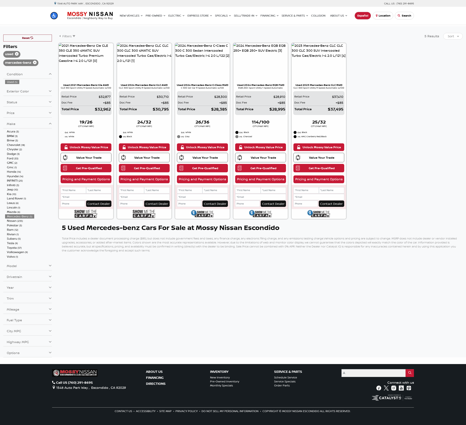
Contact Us (124, 411)
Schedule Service (285, 377)
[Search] (410, 373)
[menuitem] (28, 82)
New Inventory (220, 377)
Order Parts (282, 385)
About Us (154, 372)
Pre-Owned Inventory (224, 381)
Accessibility (146, 411)
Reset (26, 38)
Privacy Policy (186, 411)
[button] (54, 15)
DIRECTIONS (156, 384)
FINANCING (155, 378)
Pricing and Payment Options (86, 179)
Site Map (165, 411)
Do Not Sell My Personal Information (230, 411)
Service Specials (285, 381)
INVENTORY (219, 372)
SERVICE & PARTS (288, 372)
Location (384, 15)
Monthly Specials (221, 385)
